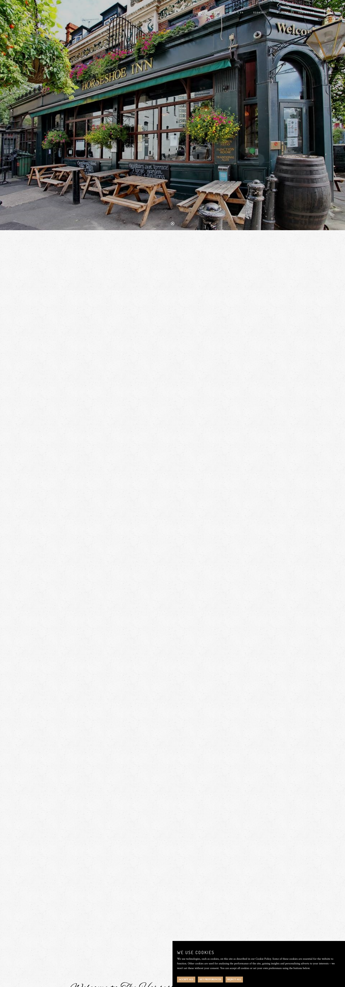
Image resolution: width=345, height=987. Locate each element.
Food (215, 12)
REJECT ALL (234, 979)
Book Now (333, 12)
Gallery (283, 12)
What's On (236, 12)
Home (199, 12)
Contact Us (306, 12)
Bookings (260, 12)
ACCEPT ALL (186, 979)
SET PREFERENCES (210, 979)
